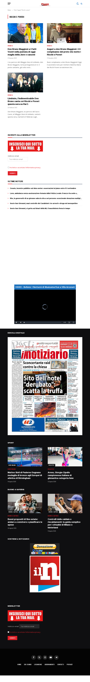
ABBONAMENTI (50, 664)
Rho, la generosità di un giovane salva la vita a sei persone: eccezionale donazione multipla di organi (45, 198)
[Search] (81, 3)
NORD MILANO (12, 465)
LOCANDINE (38, 664)
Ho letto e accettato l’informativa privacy (25, 167)
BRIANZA (11, 42)
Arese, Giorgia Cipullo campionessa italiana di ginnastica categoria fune (61, 475)
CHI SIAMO (27, 664)
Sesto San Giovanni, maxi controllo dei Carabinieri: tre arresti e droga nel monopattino (44, 203)
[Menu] (9, 3)
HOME (19, 664)
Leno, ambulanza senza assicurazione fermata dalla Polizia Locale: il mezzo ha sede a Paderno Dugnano (43, 193)
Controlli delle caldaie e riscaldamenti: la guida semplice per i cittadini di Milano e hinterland (64, 523)
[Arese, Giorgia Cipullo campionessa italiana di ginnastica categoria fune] (65, 456)
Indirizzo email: (13, 626)
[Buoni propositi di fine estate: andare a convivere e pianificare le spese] (25, 503)
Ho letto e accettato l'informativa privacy (25, 632)
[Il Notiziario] (45, 3)
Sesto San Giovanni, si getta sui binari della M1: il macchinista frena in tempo (40, 208)
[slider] (42, 322)
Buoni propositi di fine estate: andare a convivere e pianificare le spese (25, 522)
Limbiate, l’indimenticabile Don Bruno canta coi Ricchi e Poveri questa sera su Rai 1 (23, 101)
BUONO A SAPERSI (13, 512)
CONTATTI (60, 664)
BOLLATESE (51, 465)
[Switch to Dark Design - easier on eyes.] (77, 3)
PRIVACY (70, 664)
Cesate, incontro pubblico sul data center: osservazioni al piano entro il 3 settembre (43, 188)
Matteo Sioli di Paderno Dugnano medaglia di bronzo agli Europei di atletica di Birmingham (25, 475)
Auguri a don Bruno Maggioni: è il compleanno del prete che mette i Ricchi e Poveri (64, 52)
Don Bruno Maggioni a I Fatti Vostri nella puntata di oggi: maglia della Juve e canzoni (22, 52)
